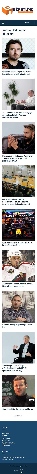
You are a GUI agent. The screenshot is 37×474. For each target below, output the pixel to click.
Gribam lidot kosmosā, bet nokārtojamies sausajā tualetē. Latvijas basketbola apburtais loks (16, 201)
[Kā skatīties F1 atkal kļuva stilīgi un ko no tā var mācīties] (18, 225)
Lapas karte (6, 445)
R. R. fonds (5, 433)
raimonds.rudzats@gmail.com (15, 457)
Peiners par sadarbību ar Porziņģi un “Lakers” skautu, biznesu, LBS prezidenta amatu (17, 158)
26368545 (10, 459)
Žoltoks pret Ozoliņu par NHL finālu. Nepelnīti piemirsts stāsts (17, 285)
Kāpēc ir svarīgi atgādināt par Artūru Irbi (17, 326)
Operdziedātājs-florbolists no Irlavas (17, 409)
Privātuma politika (8, 443)
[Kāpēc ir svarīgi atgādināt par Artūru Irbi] (18, 307)
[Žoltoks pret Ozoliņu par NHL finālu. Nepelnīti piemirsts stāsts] (18, 266)
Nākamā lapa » (18, 416)
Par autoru (6, 440)
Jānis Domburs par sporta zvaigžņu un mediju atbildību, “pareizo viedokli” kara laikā (17, 115)
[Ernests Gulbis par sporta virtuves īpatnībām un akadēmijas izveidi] (18, 53)
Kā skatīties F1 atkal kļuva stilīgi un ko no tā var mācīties (17, 244)
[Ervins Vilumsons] (21, 470)
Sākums (4, 435)
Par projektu (6, 438)
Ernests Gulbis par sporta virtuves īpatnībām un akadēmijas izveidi (16, 72)
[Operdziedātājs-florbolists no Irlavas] (18, 391)
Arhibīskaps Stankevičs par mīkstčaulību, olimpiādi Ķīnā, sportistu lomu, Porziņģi (14, 368)
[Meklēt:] (27, 22)
